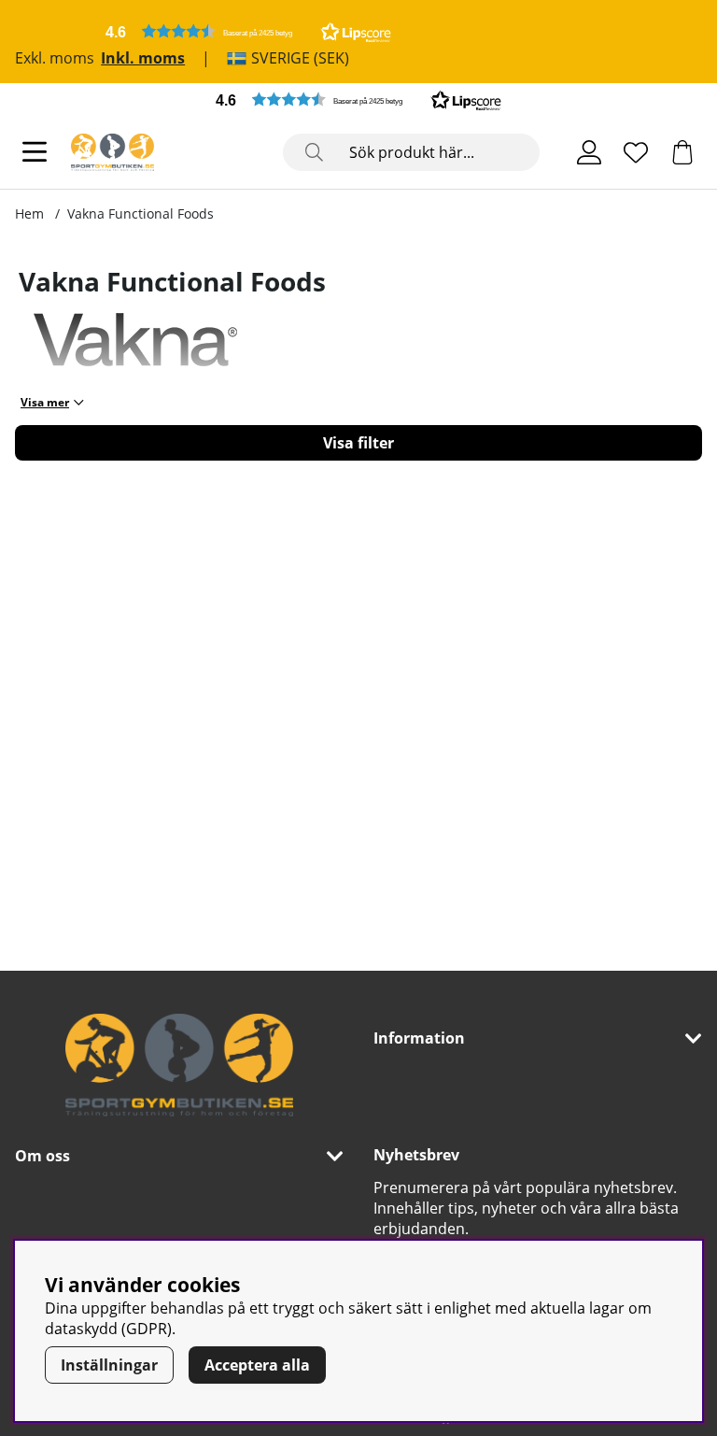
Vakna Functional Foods (140, 213)
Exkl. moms (54, 58)
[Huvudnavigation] (34, 152)
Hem (29, 213)
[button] (248, 31)
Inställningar (109, 1365)
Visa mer (45, 402)
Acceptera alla (257, 1365)
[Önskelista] (635, 152)
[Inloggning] (589, 152)
